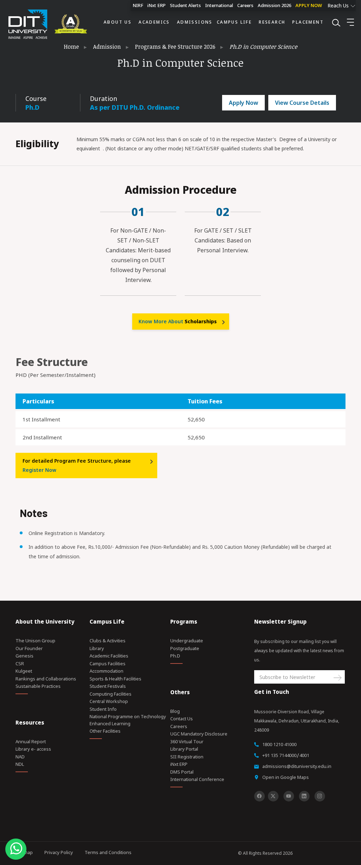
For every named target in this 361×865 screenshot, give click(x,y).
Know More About (178, 321)
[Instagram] (319, 796)
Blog (175, 711)
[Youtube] (288, 796)
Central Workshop (109, 701)
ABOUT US (117, 22)
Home (71, 46)
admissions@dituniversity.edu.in (296, 766)
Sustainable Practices (38, 686)
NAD (20, 756)
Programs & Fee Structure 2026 (175, 46)
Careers (245, 5)
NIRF (138, 5)
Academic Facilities (109, 656)
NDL (20, 764)
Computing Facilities (110, 694)
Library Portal (184, 749)
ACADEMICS (154, 22)
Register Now (39, 470)
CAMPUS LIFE (234, 22)
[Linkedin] (304, 796)
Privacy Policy (58, 852)
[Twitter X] (273, 796)
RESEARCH (272, 22)
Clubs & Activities (108, 640)
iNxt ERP (156, 5)
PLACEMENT (308, 22)
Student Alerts (185, 5)
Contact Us (181, 718)
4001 (304, 755)
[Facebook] (259, 796)
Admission (107, 46)
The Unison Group (35, 640)
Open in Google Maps (285, 777)
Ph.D (175, 656)
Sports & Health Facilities (115, 678)
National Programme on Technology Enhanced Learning (128, 720)
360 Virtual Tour (186, 741)
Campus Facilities (108, 663)
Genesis (24, 656)
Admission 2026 (274, 5)
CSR (20, 663)
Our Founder (29, 648)
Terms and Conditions (108, 852)
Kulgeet (24, 671)
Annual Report (31, 741)
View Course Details (302, 103)
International (219, 5)
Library (97, 648)
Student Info (103, 709)
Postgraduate (184, 648)
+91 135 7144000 (279, 755)
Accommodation (106, 671)
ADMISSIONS (195, 22)
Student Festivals (108, 686)
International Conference (197, 779)
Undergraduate (186, 640)
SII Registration (186, 756)
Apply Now (243, 103)
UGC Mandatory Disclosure (198, 734)
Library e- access (33, 749)
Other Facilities (105, 731)
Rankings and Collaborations (46, 678)
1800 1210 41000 (279, 744)
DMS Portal (182, 772)
